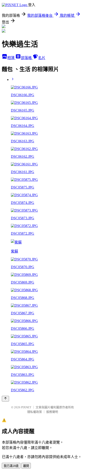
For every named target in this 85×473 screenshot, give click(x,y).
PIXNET (26, 407)
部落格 (27, 58)
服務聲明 (52, 411)
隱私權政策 (34, 411)
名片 (41, 58)
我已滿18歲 (11, 466)
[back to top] (5, 398)
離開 (26, 466)
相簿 (11, 58)
